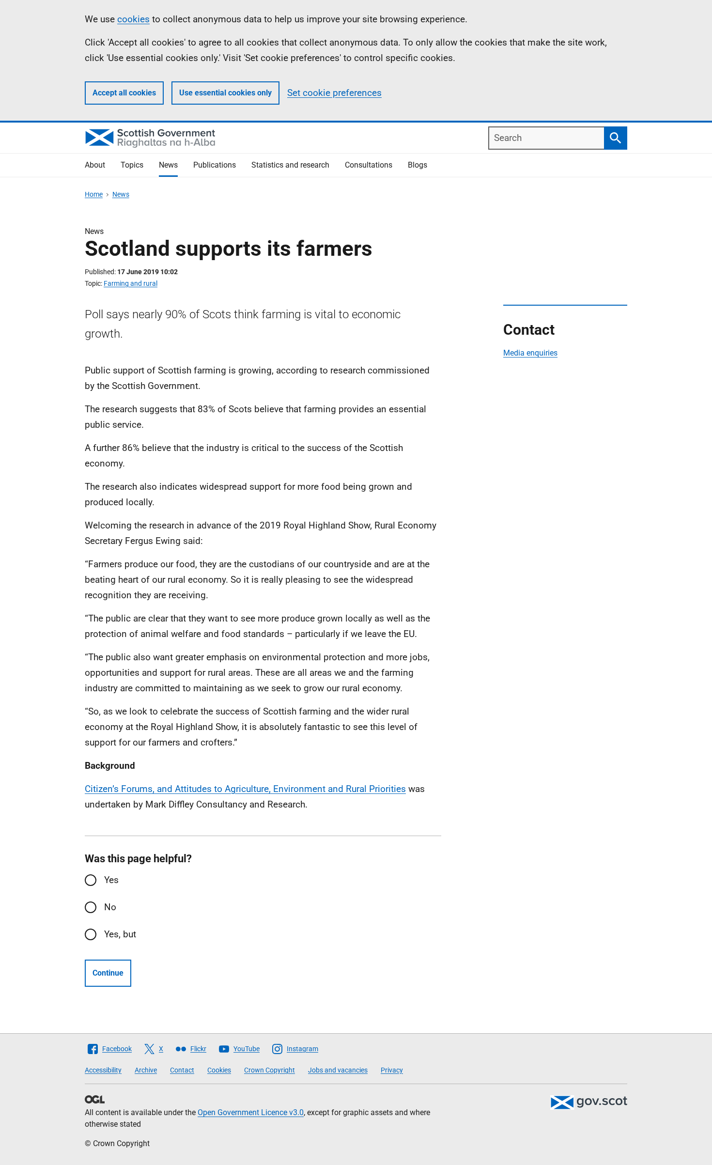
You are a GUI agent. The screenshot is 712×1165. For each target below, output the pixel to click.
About (95, 165)
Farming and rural (130, 283)
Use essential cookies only (225, 92)
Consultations (368, 165)
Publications (214, 165)
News (168, 165)
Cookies (219, 1070)
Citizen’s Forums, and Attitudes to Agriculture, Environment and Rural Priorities (245, 788)
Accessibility (103, 1070)
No (110, 907)
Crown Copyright (269, 1070)
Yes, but (120, 934)
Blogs (417, 165)
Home (94, 194)
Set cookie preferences (334, 92)
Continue (108, 973)
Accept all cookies (124, 92)
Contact (182, 1070)
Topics (132, 165)
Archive (146, 1070)
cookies (133, 19)
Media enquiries (530, 352)
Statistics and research (290, 165)
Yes (111, 879)
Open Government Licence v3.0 (251, 1112)
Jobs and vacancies (338, 1070)
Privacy (392, 1070)
